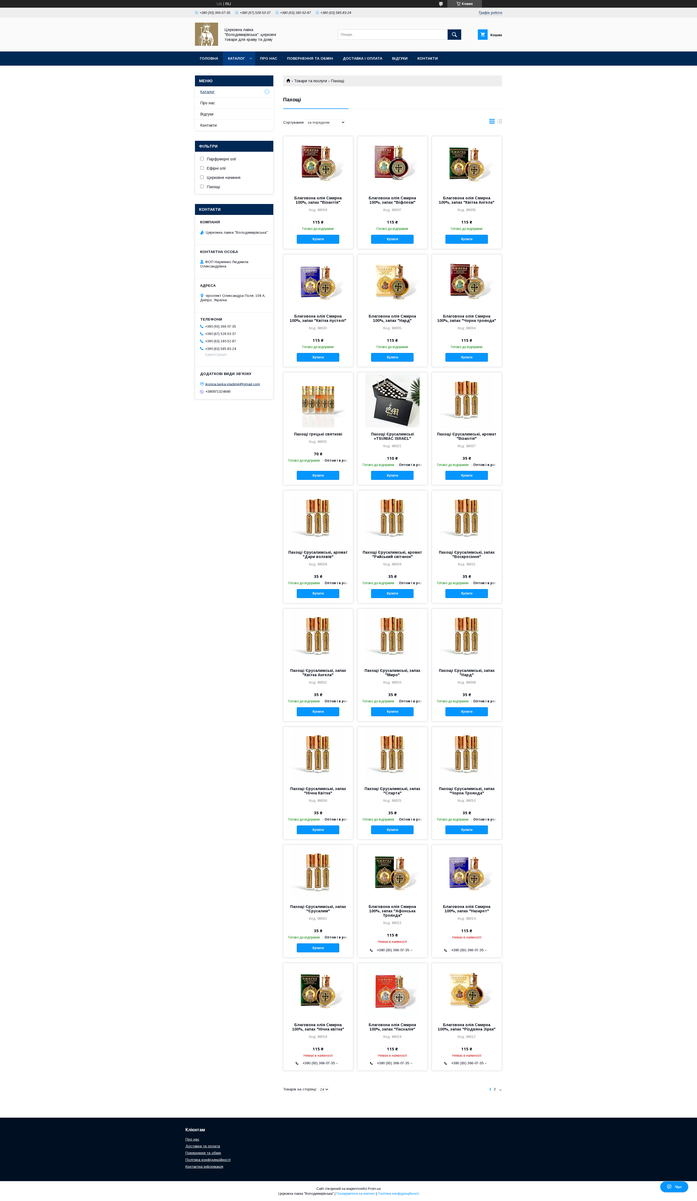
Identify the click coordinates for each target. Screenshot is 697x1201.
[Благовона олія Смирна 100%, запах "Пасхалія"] (392, 990)
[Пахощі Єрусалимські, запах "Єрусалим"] (318, 872)
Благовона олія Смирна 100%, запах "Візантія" (318, 200)
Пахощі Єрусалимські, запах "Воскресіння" (467, 554)
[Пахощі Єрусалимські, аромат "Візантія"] (467, 400)
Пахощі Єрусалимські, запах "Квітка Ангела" (318, 672)
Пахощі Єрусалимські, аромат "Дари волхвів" (318, 554)
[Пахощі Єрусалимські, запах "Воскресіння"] (467, 518)
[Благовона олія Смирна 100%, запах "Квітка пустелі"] (318, 282)
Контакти (427, 58)
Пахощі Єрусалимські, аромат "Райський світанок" (392, 554)
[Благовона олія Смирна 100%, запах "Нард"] (392, 282)
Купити (318, 239)
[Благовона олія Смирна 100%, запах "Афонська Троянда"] (392, 872)
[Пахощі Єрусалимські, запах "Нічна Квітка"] (318, 754)
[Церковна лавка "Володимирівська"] (206, 44)
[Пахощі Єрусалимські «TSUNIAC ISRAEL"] (392, 400)
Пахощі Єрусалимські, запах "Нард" (467, 672)
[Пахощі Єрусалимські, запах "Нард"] (467, 636)
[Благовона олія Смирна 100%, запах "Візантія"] (318, 163)
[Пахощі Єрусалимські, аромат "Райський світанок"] (392, 518)
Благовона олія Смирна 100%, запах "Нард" (392, 318)
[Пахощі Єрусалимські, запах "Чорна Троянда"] (467, 754)
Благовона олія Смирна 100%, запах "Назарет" (466, 908)
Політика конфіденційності (208, 1160)
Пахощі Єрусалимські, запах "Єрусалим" (318, 908)
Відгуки (400, 58)
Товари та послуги (310, 81)
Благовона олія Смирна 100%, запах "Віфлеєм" (392, 200)
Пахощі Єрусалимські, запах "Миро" (392, 672)
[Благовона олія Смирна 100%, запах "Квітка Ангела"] (467, 163)
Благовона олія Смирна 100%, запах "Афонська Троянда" (392, 910)
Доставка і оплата (362, 58)
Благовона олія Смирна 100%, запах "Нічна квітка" (318, 1027)
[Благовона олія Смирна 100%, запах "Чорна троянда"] (467, 282)
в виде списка (499, 122)
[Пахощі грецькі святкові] (318, 400)
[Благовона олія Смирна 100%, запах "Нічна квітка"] (318, 990)
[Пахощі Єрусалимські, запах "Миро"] (392, 636)
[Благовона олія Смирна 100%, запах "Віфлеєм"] (392, 163)
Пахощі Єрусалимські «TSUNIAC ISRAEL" (392, 436)
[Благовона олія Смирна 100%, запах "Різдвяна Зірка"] (467, 990)
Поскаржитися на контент (355, 1194)
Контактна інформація (204, 1167)
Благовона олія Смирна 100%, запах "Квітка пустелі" (318, 318)
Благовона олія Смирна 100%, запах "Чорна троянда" (466, 318)
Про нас (268, 58)
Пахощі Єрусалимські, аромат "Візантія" (466, 436)
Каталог (236, 58)
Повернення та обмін (310, 58)
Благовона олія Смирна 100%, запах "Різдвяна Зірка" (467, 1027)
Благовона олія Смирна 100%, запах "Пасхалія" (392, 1027)
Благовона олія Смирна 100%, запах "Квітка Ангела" (466, 200)
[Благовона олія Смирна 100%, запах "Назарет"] (467, 872)
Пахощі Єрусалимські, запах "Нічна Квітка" (318, 791)
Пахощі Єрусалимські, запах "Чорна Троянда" (467, 791)
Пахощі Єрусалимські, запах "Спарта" (392, 791)
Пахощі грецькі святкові (318, 434)
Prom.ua (374, 1189)
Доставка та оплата (202, 1146)
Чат (678, 1187)
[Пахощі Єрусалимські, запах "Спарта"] (392, 754)
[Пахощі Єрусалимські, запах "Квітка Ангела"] (318, 636)
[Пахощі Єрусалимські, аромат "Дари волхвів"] (318, 518)
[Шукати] (454, 34)
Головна (209, 58)
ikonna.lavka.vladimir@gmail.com (232, 384)
